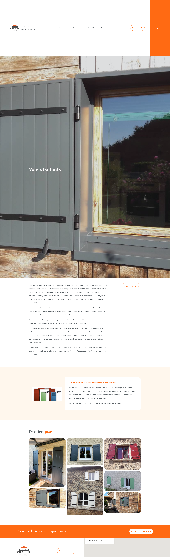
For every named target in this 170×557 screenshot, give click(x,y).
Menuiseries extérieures (42, 163)
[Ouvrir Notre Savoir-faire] (68, 28)
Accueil (31, 163)
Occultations (55, 163)
